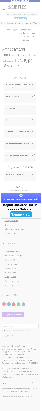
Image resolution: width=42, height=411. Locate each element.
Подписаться (21, 214)
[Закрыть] (37, 196)
